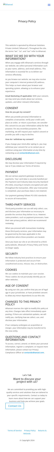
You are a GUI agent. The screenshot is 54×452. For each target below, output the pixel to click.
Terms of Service (15, 430)
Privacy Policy (30, 430)
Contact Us (14, 406)
